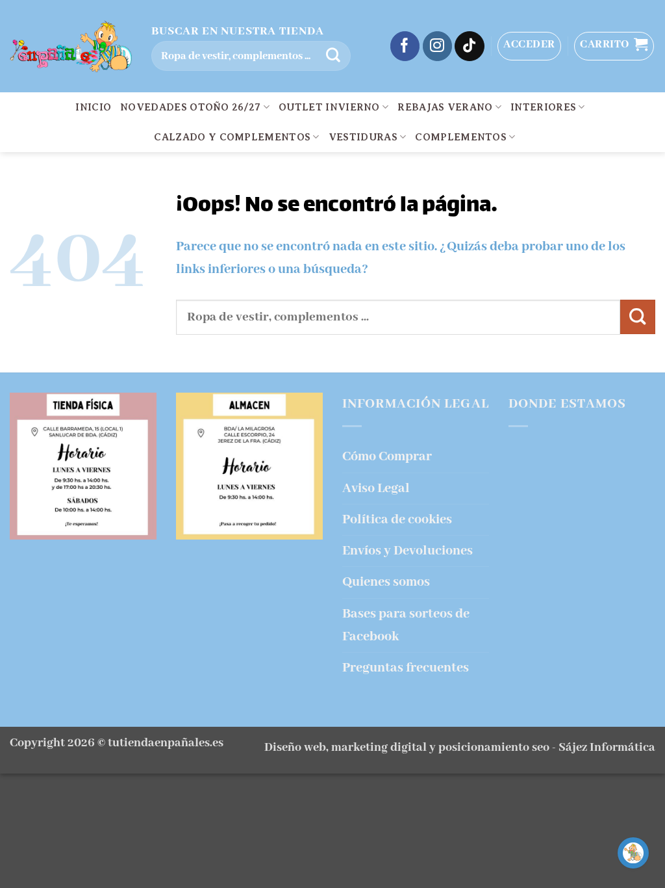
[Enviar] (333, 56)
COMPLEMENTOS (461, 137)
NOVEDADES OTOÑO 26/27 (190, 107)
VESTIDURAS (363, 137)
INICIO (93, 107)
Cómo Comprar (387, 456)
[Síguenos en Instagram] (438, 46)
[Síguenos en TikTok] (469, 46)
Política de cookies (397, 520)
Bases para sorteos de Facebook (406, 625)
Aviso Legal (376, 488)
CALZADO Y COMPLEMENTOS (232, 137)
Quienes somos (386, 582)
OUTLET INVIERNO (329, 107)
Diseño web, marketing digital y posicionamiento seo (406, 747)
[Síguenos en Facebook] (405, 46)
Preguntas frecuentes (405, 668)
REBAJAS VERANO (444, 107)
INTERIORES (543, 107)
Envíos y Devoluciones (407, 551)
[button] (529, 46)
